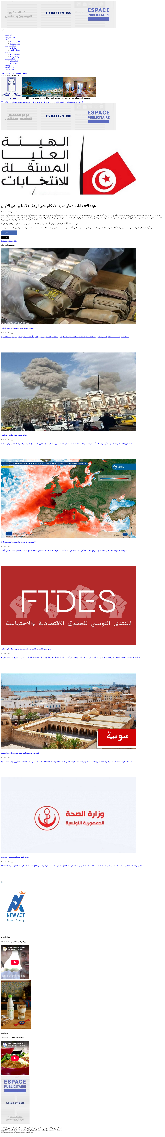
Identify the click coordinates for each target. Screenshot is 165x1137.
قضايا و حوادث (10, 46)
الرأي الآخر (14, 61)
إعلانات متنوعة (42, 102)
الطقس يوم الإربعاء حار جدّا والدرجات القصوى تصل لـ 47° (18, 542)
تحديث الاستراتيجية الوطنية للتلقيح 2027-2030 (15, 857)
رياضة (7, 52)
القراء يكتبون (10, 67)
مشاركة (7, 233)
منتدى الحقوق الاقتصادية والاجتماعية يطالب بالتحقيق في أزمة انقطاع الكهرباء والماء (26, 649)
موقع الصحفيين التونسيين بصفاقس (14, 73)
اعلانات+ (34, 102)
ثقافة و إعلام (10, 59)
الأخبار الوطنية (15, 44)
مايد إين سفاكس (11, 69)
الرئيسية (8, 35)
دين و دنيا (13, 63)
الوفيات (8, 65)
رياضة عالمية (15, 54)
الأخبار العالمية (15, 41)
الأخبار (7, 39)
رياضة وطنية (14, 56)
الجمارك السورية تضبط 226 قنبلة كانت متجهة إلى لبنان (17, 328)
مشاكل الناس (15, 50)
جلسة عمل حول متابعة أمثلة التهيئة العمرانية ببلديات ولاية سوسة (20, 753)
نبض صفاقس (10, 37)
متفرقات (13, 48)
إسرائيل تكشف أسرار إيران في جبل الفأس (14, 435)
